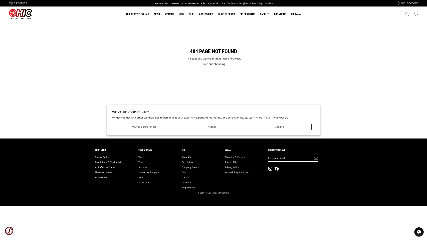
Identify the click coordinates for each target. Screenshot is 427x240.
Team (184, 172)
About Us (186, 157)
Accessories (101, 177)
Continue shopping (213, 64)
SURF (191, 14)
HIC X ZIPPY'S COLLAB (137, 14)
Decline (279, 126)
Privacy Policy (232, 167)
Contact (185, 177)
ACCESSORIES (206, 14)
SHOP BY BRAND (226, 14)
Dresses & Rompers (148, 172)
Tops (140, 157)
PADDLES (264, 14)
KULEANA (296, 14)
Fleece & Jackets (103, 172)
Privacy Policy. (279, 117)
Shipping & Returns (235, 157)
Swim (141, 177)
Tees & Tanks (102, 157)
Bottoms (142, 167)
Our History (187, 162)
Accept (212, 126)
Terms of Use (231, 162)
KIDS (181, 14)
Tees (140, 162)
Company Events (190, 167)
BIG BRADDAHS (247, 14)
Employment (188, 187)
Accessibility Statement (237, 172)
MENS (157, 14)
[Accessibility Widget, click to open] (9, 231)
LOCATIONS (280, 14)
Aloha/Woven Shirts (105, 167)
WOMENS (169, 14)
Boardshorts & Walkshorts (108, 162)
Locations (186, 182)
